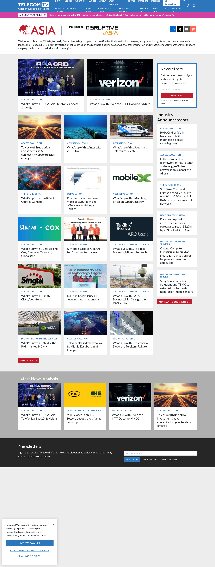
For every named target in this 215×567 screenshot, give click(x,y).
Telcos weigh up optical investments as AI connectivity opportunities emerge (38, 153)
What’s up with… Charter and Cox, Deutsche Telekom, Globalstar (39, 252)
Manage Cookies (30, 556)
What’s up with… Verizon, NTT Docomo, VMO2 (120, 104)
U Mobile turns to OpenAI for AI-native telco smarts (83, 250)
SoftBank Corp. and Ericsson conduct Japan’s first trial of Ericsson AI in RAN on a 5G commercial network (176, 196)
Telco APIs (155, 10)
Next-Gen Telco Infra (172, 215)
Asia (167, 8)
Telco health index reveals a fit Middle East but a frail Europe (84, 346)
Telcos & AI (144, 10)
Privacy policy (173, 459)
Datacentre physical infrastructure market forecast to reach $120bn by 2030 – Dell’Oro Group (176, 225)
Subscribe (177, 95)
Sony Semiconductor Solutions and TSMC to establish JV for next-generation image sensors (176, 286)
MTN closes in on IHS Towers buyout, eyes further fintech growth (85, 418)
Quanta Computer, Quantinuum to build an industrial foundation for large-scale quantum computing (175, 255)
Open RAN (89, 10)
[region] (29, 542)
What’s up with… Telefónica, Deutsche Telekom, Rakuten (130, 344)
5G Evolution (74, 194)
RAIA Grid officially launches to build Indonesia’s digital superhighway (172, 138)
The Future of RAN (31, 194)
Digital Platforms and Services (65, 10)
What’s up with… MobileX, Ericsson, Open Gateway (129, 199)
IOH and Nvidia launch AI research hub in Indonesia (83, 297)
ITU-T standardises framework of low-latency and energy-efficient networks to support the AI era (177, 166)
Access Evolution (31, 99)
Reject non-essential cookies (29, 550)
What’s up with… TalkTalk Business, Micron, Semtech (130, 250)
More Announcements (173, 302)
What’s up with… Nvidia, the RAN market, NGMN (38, 344)
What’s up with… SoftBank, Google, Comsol (38, 199)
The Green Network (124, 10)
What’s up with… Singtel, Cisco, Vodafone (36, 297)
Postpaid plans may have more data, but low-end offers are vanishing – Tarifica (82, 203)
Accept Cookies (30, 543)
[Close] (53, 524)
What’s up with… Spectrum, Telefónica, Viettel (130, 149)
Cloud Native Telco (104, 10)
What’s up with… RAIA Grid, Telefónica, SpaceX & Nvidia (39, 416)
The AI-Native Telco (101, 99)
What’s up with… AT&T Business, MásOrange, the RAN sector (129, 299)
